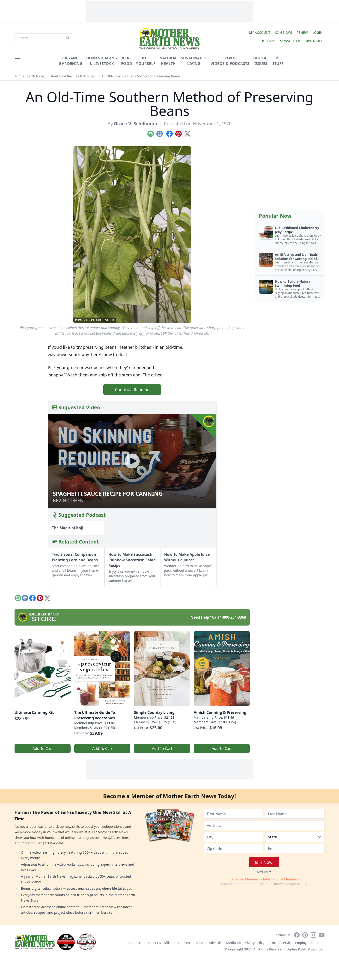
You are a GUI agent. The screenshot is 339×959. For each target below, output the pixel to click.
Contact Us (152, 943)
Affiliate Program (177, 943)
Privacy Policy (254, 943)
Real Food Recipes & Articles (73, 76)
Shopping (267, 41)
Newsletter (290, 41)
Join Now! (283, 32)
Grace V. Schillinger (136, 123)
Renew (302, 32)
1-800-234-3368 (233, 617)
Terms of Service (279, 943)
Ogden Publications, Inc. (305, 949)
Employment (305, 943)
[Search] (67, 38)
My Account (259, 32)
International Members (281, 879)
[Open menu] (18, 58)
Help (320, 943)
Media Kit (233, 943)
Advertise (216, 943)
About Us (135, 943)
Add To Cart (43, 748)
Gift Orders (264, 872)
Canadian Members (244, 879)
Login (317, 32)
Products (199, 943)
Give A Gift (314, 41)
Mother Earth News (30, 76)
